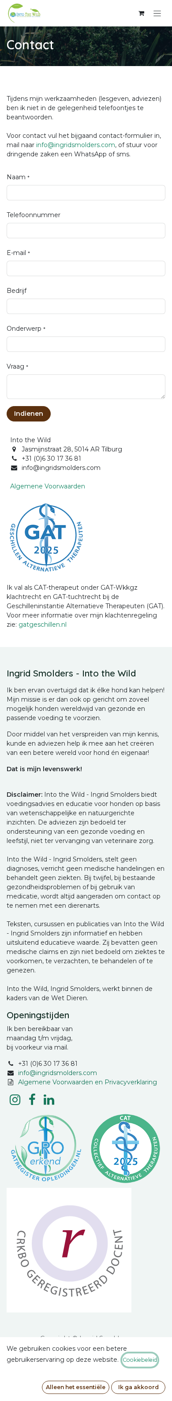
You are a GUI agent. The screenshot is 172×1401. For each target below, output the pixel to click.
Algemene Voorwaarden (47, 486)
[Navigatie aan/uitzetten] (157, 13)
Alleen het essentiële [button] (75, 1387)
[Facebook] (32, 1100)
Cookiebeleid (140, 1360)
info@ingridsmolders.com (75, 145)
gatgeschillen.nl (43, 624)
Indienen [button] (28, 414)
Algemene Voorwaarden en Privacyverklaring (87, 1082)
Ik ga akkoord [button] (138, 1387)
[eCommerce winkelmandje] (141, 13)
